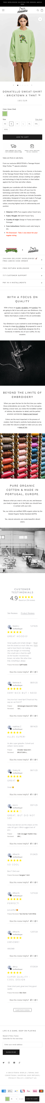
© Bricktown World (16, 1073)
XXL (36, 124)
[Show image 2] (20, 85)
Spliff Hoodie (23, 665)
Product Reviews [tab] (27, 613)
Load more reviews (22, 1010)
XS (5, 124)
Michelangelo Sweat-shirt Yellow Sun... (27, 707)
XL (29, 124)
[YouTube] (14, 1062)
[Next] (31, 85)
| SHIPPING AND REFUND (28, 1075)
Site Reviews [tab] (12, 613)
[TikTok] (19, 1062)
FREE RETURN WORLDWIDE (16, 268)
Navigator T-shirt (24, 875)
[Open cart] (42, 10)
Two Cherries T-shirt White (27, 914)
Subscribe (11, 1052)
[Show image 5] (27, 85)
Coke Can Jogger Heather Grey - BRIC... (27, 835)
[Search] (38, 10)
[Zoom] (40, 19)
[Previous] (13, 85)
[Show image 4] (25, 85)
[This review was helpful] (31, 672)
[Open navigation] (3, 10)
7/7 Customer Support (15, 275)
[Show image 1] (17, 85)
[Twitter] (3, 1062)
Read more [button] (36, 644)
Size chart (38, 119)
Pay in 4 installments (14, 283)
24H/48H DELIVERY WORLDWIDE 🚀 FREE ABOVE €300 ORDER (20, 260)
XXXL (6, 129)
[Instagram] (9, 1062)
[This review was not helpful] (35, 672)
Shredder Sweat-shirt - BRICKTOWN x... (24, 751)
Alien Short (22, 993)
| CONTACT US (30, 1078)
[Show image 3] (22, 85)
